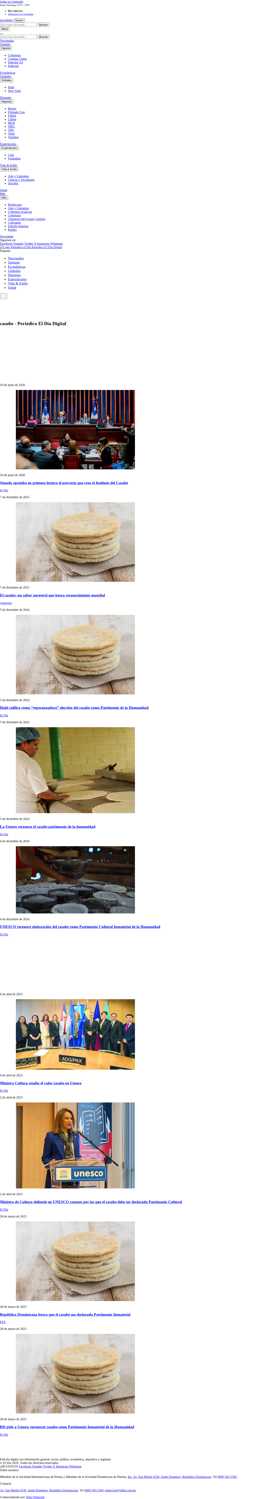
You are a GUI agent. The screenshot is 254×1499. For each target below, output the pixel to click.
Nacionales (7, 40)
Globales (5, 76)
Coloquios (14, 215)
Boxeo (12, 108)
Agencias (6, 603)
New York (14, 91)
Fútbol (12, 115)
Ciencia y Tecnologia (21, 179)
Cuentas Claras (17, 58)
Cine (11, 155)
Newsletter (6, 236)
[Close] (1, 33)
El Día (4, 490)
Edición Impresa (18, 226)
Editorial (13, 66)
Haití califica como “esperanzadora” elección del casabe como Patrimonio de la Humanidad (74, 708)
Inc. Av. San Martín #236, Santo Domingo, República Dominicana (169, 1477)
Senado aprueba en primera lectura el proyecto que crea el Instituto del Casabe (64, 483)
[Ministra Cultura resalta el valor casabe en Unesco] (127, 1034)
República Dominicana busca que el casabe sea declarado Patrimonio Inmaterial (65, 1314)
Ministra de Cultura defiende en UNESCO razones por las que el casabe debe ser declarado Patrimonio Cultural (91, 1202)
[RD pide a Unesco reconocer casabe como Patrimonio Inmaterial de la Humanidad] (127, 1374)
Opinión (5, 44)
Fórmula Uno (16, 112)
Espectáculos (8, 144)
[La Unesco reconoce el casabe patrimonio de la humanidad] (127, 770)
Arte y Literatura (18, 176)
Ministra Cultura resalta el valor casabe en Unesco (41, 1083)
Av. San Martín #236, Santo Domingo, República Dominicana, (39, 1490)
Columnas (14, 55)
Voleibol (13, 137)
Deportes (5, 97)
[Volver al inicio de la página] (3, 296)
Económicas (7, 72)
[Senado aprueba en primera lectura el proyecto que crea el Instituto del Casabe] (127, 430)
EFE (3, 1322)
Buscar (43, 24)
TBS (11, 130)
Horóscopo (15, 204)
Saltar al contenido (11, 1)
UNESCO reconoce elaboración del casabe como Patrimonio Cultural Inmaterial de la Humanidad (80, 927)
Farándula (14, 158)
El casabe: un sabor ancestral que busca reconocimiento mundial (52, 595)
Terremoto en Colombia (20, 14)
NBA (11, 126)
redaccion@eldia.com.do (120, 1490)
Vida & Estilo (8, 165)
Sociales (13, 183)
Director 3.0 (15, 62)
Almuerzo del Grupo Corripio (26, 219)
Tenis (11, 133)
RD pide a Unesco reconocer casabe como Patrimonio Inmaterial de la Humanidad (67, 1427)
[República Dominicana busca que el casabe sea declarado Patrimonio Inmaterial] (127, 1261)
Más (2, 193)
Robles (12, 229)
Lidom (12, 119)
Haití (11, 87)
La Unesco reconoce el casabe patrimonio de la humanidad (47, 827)
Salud (3, 190)
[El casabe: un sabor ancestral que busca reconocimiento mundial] (127, 542)
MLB (11, 123)
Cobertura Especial (20, 211)
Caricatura (14, 222)
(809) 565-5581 (227, 1477)
